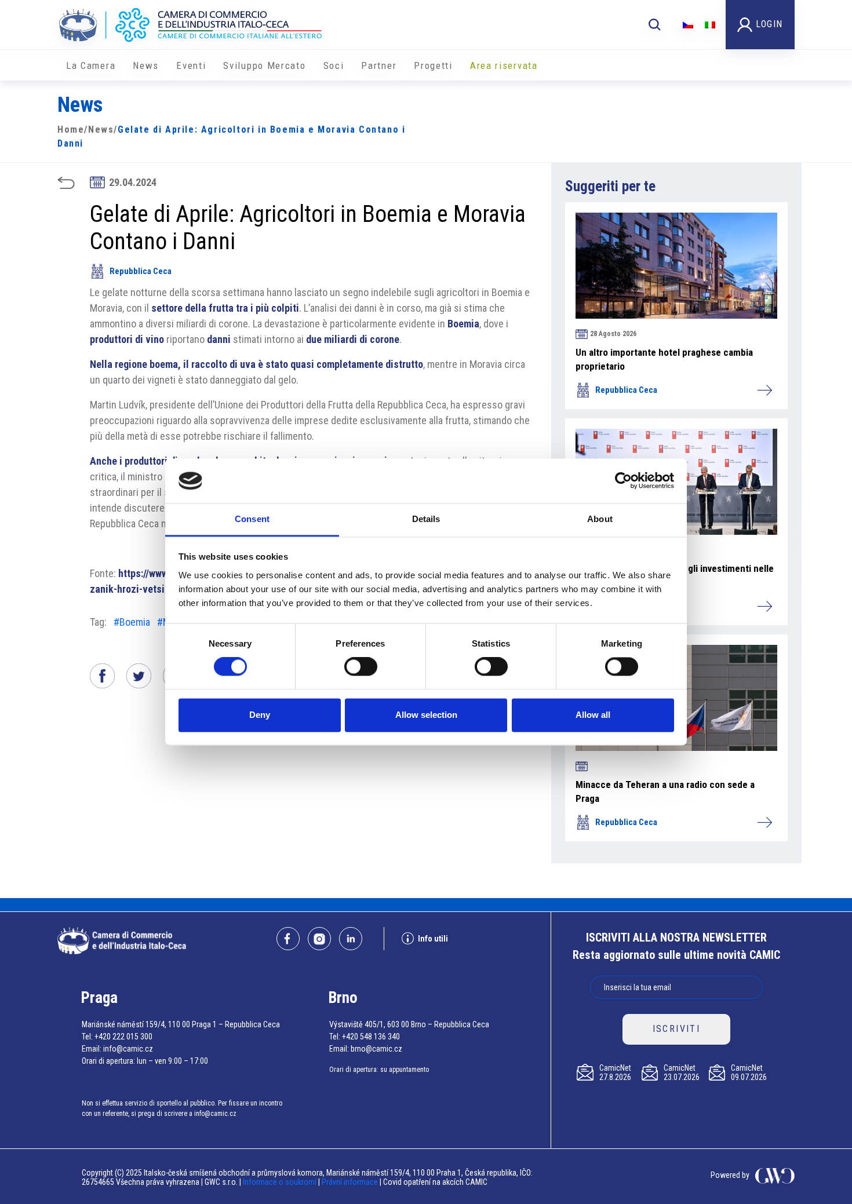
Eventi (191, 65)
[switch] (360, 667)
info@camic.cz (128, 1048)
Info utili (433, 938)
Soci (333, 65)
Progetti (433, 65)
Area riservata (504, 65)
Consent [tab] (252, 519)
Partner (378, 65)
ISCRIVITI (677, 1028)
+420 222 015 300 (123, 1036)
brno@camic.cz (376, 1048)
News (146, 65)
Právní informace (350, 1182)
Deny (259, 715)
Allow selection (426, 715)
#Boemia (132, 622)
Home (70, 129)
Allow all (593, 715)
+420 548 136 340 (371, 1036)
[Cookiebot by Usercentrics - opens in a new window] (623, 481)
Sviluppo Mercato (264, 65)
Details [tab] (426, 519)
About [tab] (600, 519)
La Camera (90, 65)
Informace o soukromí (280, 1182)
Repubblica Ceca (141, 271)
